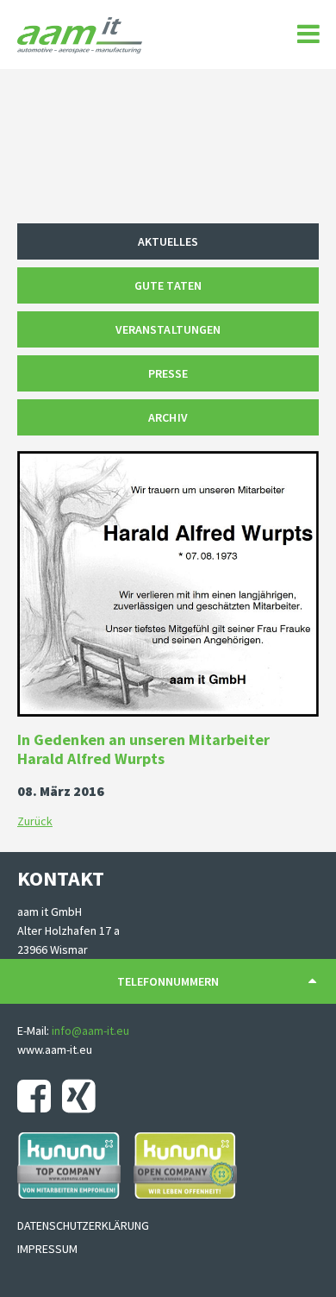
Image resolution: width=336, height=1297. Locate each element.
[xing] (83, 1096)
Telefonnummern (168, 981)
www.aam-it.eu (54, 1049)
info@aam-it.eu (90, 1030)
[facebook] (38, 1096)
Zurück (35, 821)
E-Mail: (34, 1030)
